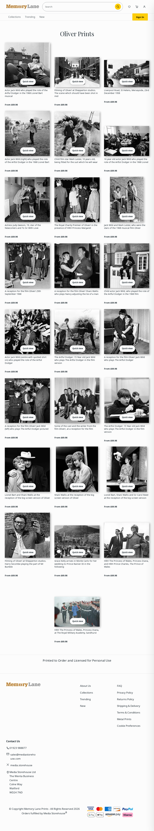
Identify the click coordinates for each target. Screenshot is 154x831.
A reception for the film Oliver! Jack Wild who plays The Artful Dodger (124, 358)
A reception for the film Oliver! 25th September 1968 (23, 292)
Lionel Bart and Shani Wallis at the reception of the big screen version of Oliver (27, 496)
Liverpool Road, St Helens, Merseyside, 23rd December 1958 (126, 91)
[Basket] (136, 6)
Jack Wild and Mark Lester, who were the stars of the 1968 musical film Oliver (124, 226)
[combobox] (79, 6)
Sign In (140, 17)
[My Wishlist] (129, 6)
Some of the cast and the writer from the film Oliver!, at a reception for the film (75, 427)
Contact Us (13, 741)
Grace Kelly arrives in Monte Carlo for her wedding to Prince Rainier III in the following (75, 563)
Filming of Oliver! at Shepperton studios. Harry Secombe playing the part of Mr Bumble (25, 563)
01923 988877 (18, 748)
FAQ (119, 686)
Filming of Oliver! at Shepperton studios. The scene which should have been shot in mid (76, 93)
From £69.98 (11, 104)
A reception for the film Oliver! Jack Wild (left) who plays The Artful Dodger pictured (26, 427)
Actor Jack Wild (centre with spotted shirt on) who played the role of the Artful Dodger (25, 360)
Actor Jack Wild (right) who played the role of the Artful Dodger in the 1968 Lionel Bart (27, 160)
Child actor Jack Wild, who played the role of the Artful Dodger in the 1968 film (126, 292)
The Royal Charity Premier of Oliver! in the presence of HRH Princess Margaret (75, 226)
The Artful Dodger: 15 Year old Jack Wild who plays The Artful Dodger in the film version (74, 360)
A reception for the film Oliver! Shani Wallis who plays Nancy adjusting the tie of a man (76, 292)
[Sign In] (144, 6)
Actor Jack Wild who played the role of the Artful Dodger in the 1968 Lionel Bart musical (26, 93)
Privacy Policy (125, 692)
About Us (85, 686)
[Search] (118, 7)
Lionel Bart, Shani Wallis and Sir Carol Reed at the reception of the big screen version (126, 496)
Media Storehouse (54, 813)
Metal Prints (124, 719)
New (42, 17)
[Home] (22, 6)
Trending (30, 17)
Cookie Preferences (128, 725)
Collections (14, 17)
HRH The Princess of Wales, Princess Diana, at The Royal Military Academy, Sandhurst (76, 631)
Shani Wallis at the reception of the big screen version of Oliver (74, 496)
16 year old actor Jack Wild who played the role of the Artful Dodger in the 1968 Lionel (126, 160)
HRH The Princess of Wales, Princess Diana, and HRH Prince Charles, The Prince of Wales (126, 563)
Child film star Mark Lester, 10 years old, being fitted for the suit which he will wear (76, 160)
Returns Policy (125, 699)
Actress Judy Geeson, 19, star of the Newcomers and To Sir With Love (23, 226)
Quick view (28, 81)
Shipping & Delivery (128, 706)
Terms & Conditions (128, 712)
